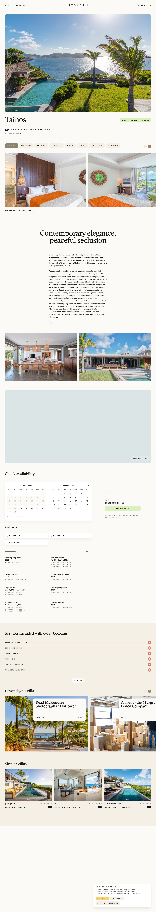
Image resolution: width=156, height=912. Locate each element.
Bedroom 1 (12, 146)
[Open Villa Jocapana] (28, 785)
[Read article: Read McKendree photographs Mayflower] (46, 723)
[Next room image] (149, 146)
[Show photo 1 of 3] (27, 799)
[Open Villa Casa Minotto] (127, 785)
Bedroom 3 (41, 146)
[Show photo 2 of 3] (28, 799)
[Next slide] (149, 691)
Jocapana (10, 803)
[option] (46, 180)
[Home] (78, 5)
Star (56, 803)
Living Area (56, 146)
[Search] (150, 5)
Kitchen (82, 146)
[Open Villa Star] (78, 785)
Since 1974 (140, 5)
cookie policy (117, 893)
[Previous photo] (7, 785)
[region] (78, 426)
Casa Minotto (112, 803)
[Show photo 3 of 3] (29, 799)
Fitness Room (97, 146)
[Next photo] (49, 785)
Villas (8, 5)
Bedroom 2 (26, 146)
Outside (70, 146)
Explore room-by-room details (19, 211)
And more (20, 5)
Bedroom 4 (113, 146)
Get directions (140, 458)
